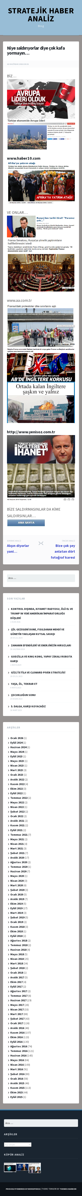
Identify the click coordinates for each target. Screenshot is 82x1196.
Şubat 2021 (17, 853)
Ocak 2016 (16, 1078)
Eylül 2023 (16, 756)
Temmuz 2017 (18, 995)
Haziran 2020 (18, 871)
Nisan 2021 (17, 844)
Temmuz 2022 (18, 798)
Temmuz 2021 (18, 834)
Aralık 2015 (17, 1083)
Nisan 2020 (17, 881)
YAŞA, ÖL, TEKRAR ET (24, 684)
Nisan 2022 (17, 807)
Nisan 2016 (17, 1064)
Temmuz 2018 (18, 945)
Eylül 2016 (16, 1042)
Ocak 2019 (16, 922)
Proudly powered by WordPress (23, 1189)
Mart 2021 (16, 848)
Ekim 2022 (16, 788)
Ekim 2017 (16, 982)
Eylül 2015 (16, 1097)
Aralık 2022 (17, 779)
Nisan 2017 (17, 1009)
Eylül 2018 (16, 936)
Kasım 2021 (17, 825)
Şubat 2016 (17, 1074)
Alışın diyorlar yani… (18, 547)
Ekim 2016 (16, 1037)
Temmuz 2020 (18, 867)
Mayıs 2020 (17, 876)
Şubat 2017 (17, 1018)
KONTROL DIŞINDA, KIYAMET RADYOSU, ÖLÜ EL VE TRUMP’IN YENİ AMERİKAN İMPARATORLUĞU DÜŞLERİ (41, 613)
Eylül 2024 (16, 742)
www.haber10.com (23, 158)
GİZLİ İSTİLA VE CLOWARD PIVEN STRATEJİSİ (38, 672)
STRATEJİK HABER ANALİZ (41, 15)
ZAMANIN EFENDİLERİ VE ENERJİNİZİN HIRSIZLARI (41, 645)
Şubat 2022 (17, 811)
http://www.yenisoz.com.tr (31, 431)
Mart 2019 (16, 913)
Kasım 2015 (17, 1088)
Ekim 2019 (16, 903)
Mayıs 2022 (17, 802)
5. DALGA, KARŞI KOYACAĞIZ (28, 706)
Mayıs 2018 (17, 954)
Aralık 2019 (17, 899)
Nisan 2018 (17, 959)
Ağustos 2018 (18, 940)
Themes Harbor (68, 1189)
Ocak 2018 (16, 972)
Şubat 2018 (17, 968)
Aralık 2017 (17, 977)
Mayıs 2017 (17, 1005)
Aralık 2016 (17, 1028)
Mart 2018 (16, 963)
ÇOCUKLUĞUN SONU (23, 695)
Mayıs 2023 (17, 761)
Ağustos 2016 (18, 1046)
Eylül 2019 (16, 908)
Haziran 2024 (18, 747)
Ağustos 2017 (18, 991)
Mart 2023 (16, 770)
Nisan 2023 (17, 765)
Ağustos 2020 (18, 862)
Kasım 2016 (17, 1032)
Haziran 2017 (18, 1000)
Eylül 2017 (16, 986)
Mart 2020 (16, 885)
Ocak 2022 (16, 816)
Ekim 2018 (16, 931)
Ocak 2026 (16, 738)
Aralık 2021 (17, 821)
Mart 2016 (16, 1069)
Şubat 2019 (17, 917)
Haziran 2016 (18, 1055)
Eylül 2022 (16, 793)
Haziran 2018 (18, 949)
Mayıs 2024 (17, 752)
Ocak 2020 (16, 894)
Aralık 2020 (17, 857)
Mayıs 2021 (17, 839)
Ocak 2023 (16, 774)
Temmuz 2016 (18, 1051)
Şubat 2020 (17, 890)
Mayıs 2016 (17, 1060)
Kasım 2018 (17, 927)
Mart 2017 (16, 1014)
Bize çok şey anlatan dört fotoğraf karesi (63, 550)
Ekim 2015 (16, 1092)
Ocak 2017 (16, 1023)
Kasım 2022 (17, 784)
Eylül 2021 (16, 830)
